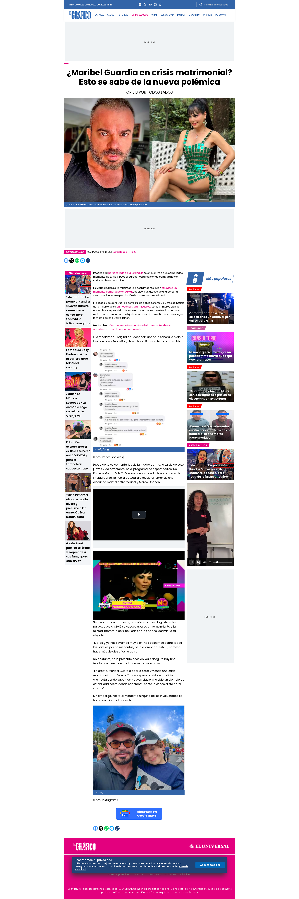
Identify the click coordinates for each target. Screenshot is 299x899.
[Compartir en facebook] (66, 260)
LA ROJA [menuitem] (99, 14)
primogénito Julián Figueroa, (134, 306)
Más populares (219, 278)
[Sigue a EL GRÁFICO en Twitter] (148, 883)
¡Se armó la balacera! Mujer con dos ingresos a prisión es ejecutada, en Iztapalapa (210, 395)
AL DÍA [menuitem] (110, 14)
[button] (191, 562)
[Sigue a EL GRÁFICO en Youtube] (153, 883)
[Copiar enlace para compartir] (96, 260)
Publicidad (185, 874)
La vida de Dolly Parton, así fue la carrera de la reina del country (77, 358)
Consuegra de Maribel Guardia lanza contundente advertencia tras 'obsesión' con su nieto (132, 327)
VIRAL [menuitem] (154, 14)
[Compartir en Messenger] (82, 260)
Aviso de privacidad (119, 874)
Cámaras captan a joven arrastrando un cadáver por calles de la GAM (209, 316)
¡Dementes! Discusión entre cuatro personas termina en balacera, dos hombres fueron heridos (209, 432)
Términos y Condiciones (162, 874)
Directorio (139, 874)
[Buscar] (201, 4)
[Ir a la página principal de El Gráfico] (80, 15)
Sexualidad (196, 328)
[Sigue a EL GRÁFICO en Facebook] (146, 883)
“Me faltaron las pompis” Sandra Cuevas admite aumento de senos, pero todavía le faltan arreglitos (78, 310)
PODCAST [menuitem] (220, 14)
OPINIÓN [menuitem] (207, 14)
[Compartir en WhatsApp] (77, 260)
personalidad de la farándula (125, 273)
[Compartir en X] (71, 260)
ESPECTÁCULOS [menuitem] (140, 14)
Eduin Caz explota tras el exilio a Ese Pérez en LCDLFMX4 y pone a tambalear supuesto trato (78, 455)
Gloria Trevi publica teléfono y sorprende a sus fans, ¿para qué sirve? (78, 552)
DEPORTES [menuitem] (194, 14)
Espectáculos (75, 252)
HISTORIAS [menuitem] (122, 14)
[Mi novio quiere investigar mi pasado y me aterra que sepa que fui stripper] (210, 347)
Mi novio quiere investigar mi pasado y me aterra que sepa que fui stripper (210, 356)
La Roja (194, 289)
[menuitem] (139, 4)
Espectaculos (198, 445)
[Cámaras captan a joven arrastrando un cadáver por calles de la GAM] (210, 308)
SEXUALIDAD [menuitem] (167, 14)
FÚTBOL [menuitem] (181, 14)
